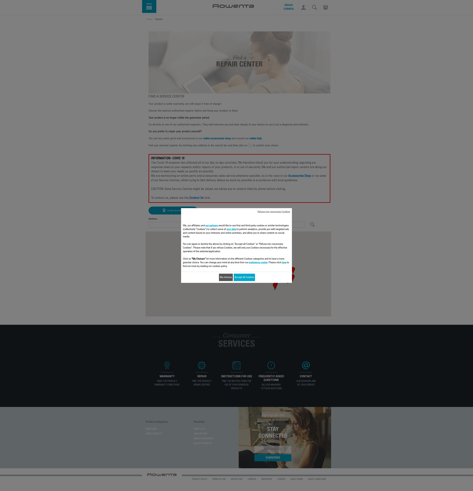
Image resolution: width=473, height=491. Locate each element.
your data (231, 229)
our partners (211, 225)
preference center (258, 262)
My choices (226, 277)
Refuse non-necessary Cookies (274, 212)
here (284, 262)
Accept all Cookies (244, 277)
